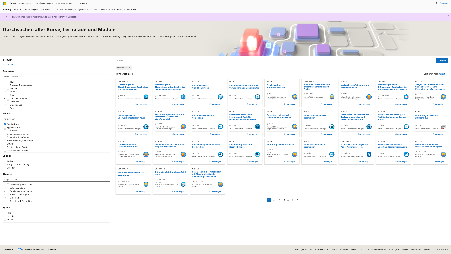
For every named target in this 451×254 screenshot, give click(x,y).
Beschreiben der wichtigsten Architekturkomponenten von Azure (392, 117)
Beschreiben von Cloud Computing (203, 116)
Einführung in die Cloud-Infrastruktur (426, 116)
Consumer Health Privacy (375, 249)
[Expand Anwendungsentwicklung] (5, 184)
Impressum (415, 249)
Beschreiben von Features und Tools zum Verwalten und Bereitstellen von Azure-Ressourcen (355, 117)
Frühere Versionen (322, 249)
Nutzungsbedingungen (398, 249)
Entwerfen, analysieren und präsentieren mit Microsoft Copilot (317, 86)
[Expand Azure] (5, 92)
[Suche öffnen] (436, 3)
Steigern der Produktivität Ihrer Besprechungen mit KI (170, 145)
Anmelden (444, 3)
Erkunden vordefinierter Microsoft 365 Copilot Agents (428, 145)
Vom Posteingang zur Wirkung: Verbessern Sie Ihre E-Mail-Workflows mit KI (169, 116)
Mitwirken (344, 249)
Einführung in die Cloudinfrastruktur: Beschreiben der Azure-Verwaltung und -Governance (170, 87)
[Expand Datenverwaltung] (5, 188)
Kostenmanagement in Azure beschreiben (206, 145)
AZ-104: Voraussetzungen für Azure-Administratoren (354, 145)
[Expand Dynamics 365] (5, 105)
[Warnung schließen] (448, 16)
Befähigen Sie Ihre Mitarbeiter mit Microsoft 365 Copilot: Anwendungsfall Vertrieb (206, 174)
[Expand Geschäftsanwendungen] (5, 191)
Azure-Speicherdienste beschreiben (314, 145)
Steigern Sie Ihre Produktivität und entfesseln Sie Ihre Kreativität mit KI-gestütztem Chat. (429, 86)
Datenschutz (355, 249)
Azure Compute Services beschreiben (315, 116)
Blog (333, 249)
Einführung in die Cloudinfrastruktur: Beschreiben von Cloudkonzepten (133, 87)
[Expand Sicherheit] (5, 198)
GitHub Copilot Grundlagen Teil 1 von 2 (170, 173)
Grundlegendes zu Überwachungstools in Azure (131, 116)
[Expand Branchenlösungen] (5, 98)
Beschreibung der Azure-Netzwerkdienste (240, 145)
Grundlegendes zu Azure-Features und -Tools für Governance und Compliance (242, 117)
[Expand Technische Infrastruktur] (5, 201)
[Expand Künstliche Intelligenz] (5, 194)
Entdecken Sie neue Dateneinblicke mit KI (128, 145)
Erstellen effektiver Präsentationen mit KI (277, 86)
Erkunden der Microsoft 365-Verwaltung (131, 173)
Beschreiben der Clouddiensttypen (200, 86)
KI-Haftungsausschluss (303, 249)
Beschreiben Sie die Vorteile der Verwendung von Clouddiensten (244, 86)
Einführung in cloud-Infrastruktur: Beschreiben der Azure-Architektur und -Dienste (392, 87)
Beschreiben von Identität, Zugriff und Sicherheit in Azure (392, 145)
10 (292, 199)
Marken (427, 249)
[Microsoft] (4, 3)
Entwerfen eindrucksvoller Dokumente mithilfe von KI (279, 116)
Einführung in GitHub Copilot (280, 144)
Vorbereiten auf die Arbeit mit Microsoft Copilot (355, 86)
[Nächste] (297, 200)
